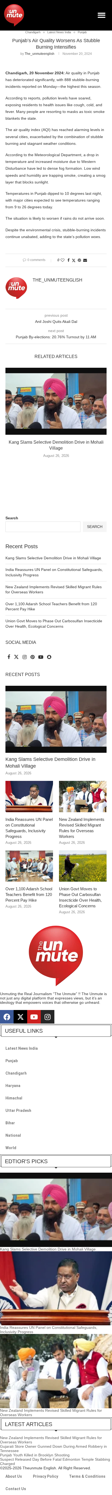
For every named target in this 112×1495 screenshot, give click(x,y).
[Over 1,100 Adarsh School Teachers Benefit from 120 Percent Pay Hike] (29, 866)
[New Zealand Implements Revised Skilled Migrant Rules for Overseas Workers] (83, 796)
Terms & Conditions (87, 1476)
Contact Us (15, 1489)
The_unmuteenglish (39, 54)
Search (11, 518)
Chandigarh (16, 1073)
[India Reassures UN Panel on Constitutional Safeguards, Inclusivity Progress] (29, 796)
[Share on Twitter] (74, 260)
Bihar (10, 1123)
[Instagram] (47, 1017)
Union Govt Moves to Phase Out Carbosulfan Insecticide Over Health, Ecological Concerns (80, 897)
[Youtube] (34, 1017)
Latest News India (21, 1048)
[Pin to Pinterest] (79, 260)
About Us (13, 1476)
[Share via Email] (85, 260)
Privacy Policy (45, 1476)
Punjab (11, 1061)
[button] (101, 15)
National (13, 1135)
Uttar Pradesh (18, 1110)
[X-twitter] (20, 1017)
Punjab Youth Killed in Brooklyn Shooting (35, 1455)
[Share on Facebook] (68, 260)
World (10, 1148)
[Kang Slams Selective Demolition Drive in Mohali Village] (56, 401)
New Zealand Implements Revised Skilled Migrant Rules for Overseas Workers (81, 828)
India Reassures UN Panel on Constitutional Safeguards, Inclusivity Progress (29, 828)
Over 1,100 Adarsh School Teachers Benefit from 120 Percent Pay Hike (28, 894)
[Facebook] (7, 1017)
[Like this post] (62, 260)
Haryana (12, 1085)
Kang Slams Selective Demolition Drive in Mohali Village (53, 558)
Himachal (13, 1098)
